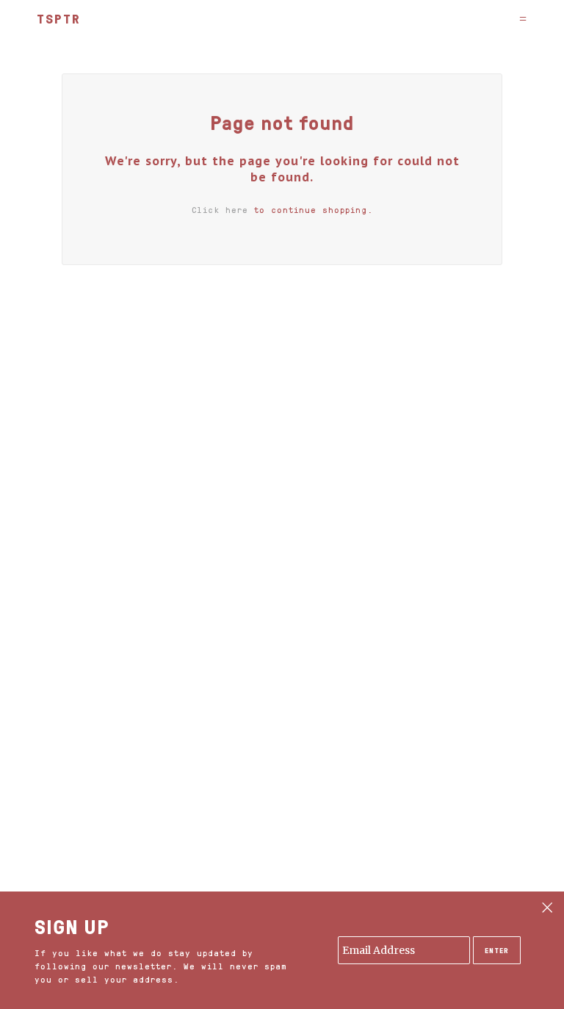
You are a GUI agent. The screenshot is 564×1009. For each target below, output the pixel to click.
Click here (220, 209)
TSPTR (59, 18)
